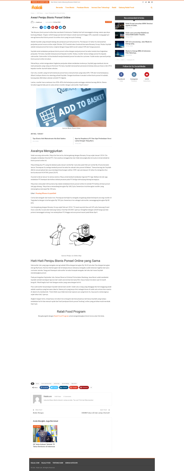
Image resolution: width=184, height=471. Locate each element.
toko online (74, 383)
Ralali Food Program (61, 316)
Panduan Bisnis (83, 8)
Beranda (59, 8)
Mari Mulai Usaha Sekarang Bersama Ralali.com (65, 2)
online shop (56, 383)
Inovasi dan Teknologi (100, 8)
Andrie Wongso (38, 413)
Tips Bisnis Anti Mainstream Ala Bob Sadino (49, 139)
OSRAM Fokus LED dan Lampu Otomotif (96, 413)
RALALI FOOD (45, 463)
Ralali (114, 8)
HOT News (108, 22)
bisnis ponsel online (46, 383)
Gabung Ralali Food (126, 8)
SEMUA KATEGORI (71, 463)
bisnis (37, 383)
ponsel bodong (65, 383)
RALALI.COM (35, 463)
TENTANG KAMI (58, 463)
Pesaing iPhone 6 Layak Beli (46, 193)
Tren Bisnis (69, 8)
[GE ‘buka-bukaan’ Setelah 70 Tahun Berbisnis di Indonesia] (45, 433)
